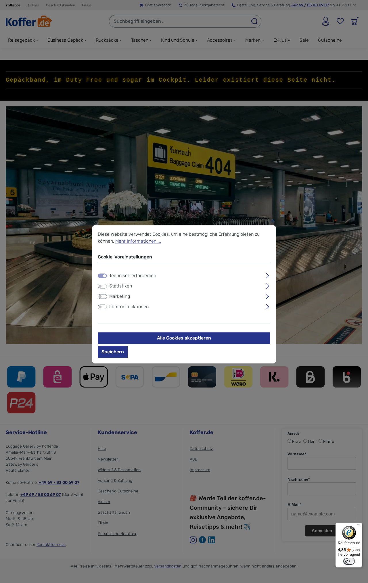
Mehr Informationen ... (138, 241)
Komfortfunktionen (129, 307)
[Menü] (358, 526)
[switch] (102, 286)
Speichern (112, 352)
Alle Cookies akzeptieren (184, 338)
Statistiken (120, 286)
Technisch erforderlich (132, 276)
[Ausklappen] (267, 275)
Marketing (119, 296)
